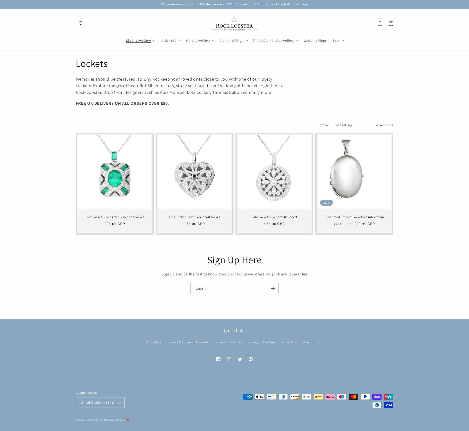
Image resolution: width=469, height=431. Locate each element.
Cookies (269, 342)
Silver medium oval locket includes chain (354, 217)
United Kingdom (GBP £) (98, 402)
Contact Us (174, 342)
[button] (81, 23)
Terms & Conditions (295, 342)
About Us (154, 342)
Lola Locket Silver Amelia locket (274, 217)
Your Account (198, 342)
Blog (318, 342)
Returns (236, 342)
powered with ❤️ (118, 419)
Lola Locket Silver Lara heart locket (194, 217)
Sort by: (323, 125)
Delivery (219, 342)
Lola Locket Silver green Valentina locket (114, 217)
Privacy (252, 342)
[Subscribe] (272, 288)
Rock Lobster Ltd (96, 419)
